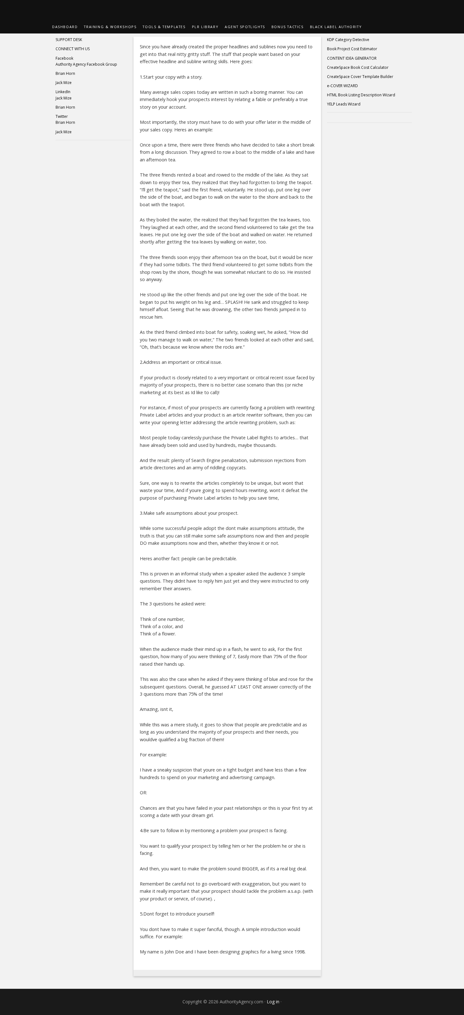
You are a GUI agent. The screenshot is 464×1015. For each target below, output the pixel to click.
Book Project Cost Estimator (352, 48)
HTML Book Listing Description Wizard (361, 95)
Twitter (62, 116)
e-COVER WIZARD (342, 85)
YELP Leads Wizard (343, 104)
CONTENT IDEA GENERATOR (352, 58)
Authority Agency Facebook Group (86, 64)
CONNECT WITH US (73, 48)
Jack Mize (64, 82)
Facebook (64, 58)
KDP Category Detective (348, 39)
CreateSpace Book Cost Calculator (358, 67)
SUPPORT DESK (69, 39)
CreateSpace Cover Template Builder (360, 76)
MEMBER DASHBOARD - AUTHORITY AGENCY (232, 10)
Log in (273, 1002)
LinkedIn (63, 91)
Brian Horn (65, 73)
